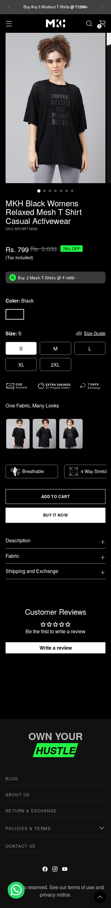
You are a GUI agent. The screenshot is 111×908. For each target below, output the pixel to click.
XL (21, 364)
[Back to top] (100, 897)
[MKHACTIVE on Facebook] (45, 870)
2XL (55, 364)
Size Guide (94, 333)
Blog (12, 778)
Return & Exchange (31, 811)
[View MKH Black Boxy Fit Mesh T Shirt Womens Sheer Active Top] (71, 433)
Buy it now (55, 515)
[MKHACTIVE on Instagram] (55, 870)
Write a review (55, 647)
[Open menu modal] (8, 23)
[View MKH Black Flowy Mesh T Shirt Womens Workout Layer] (18, 433)
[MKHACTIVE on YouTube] (65, 870)
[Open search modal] (89, 23)
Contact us (20, 846)
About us (18, 795)
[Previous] (9, 7)
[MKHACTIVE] (55, 23)
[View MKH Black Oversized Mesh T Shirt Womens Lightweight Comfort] (44, 433)
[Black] (15, 314)
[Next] (102, 7)
